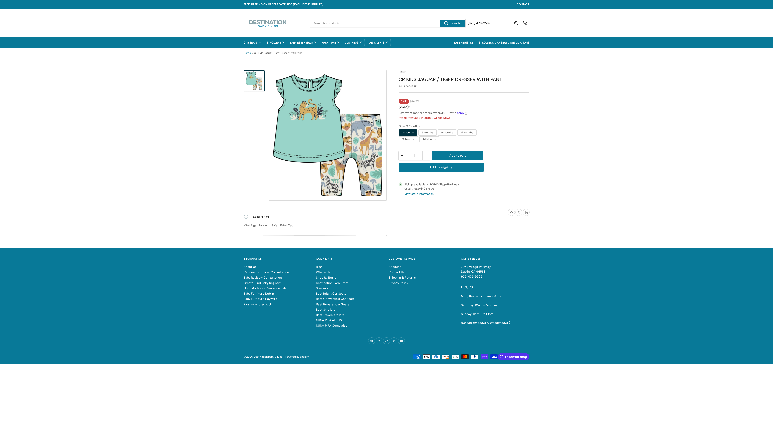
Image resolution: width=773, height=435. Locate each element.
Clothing (351, 42)
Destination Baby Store (332, 283)
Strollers (274, 42)
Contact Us (397, 272)
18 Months (408, 139)
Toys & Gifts (375, 42)
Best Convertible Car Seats (335, 299)
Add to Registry (441, 167)
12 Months (467, 132)
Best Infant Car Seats (331, 294)
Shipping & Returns (402, 278)
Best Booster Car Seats (332, 304)
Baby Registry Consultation (263, 278)
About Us (250, 267)
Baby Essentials (301, 42)
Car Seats (251, 42)
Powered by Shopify (297, 356)
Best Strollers (325, 310)
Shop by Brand (326, 278)
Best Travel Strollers (330, 315)
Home (247, 53)
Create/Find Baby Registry (262, 283)
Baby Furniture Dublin (259, 294)
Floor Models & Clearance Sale (265, 288)
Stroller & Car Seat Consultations (504, 42)
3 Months (408, 132)
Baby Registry (463, 42)
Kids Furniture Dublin (258, 304)
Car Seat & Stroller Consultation (266, 272)
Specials (322, 288)
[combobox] (388, 23)
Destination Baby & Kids (268, 356)
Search (455, 23)
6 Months (427, 132)
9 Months (447, 132)
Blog (319, 267)
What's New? (325, 272)
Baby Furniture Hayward (260, 299)
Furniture (329, 42)
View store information (419, 194)
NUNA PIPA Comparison (332, 326)
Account (395, 267)
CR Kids (403, 72)
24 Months (429, 139)
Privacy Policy (398, 283)
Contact (523, 4)
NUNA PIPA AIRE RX (329, 320)
